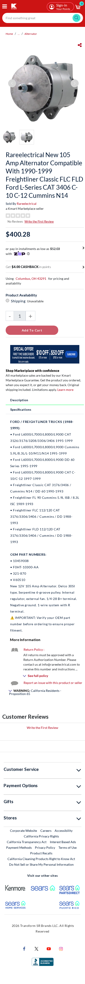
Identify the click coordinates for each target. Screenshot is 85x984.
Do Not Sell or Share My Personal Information (41, 864)
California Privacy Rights (41, 836)
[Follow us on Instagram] (61, 948)
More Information (25, 639)
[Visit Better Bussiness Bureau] (42, 961)
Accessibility (64, 830)
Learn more (65, 390)
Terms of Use (67, 847)
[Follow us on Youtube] (48, 948)
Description (19, 400)
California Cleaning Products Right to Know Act (41, 859)
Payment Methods (19, 847)
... (19, 33)
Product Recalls (41, 853)
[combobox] (42, 18)
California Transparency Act (26, 842)
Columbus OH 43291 (31, 278)
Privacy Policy (45, 847)
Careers (46, 830)
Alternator (30, 33)
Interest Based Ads (63, 842)
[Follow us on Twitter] (36, 948)
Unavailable (36, 301)
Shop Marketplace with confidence (32, 371)
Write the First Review (39, 221)
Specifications (20, 409)
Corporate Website (23, 830)
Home (9, 33)
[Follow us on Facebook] (24, 948)
